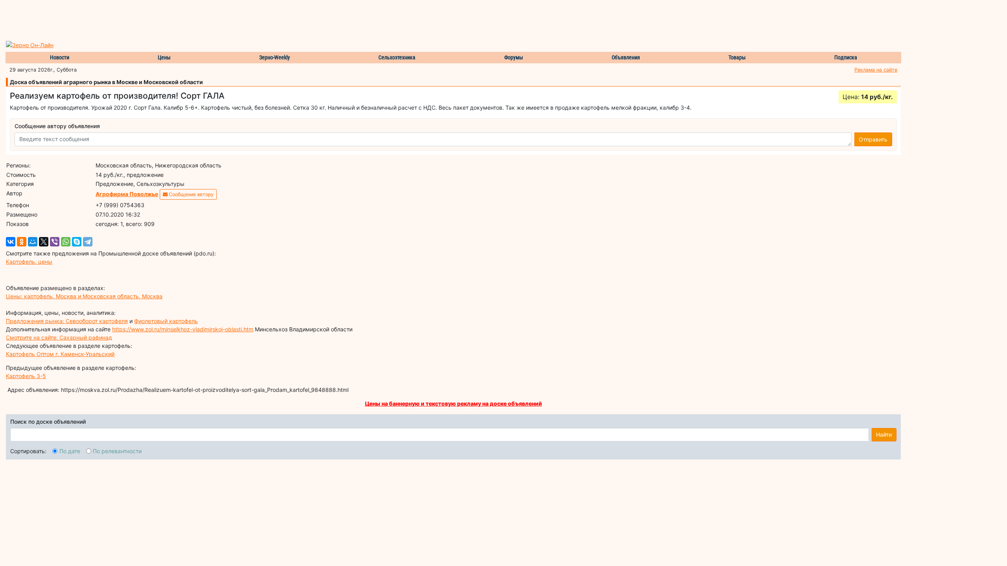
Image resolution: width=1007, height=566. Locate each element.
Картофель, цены (29, 261)
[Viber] (54, 241)
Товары (737, 57)
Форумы (513, 57)
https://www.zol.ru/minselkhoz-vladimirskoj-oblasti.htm (182, 329)
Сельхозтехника (396, 57)
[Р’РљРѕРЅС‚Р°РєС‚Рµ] (10, 241)
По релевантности (117, 451)
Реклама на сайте (875, 70)
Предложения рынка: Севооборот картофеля (67, 321)
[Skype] (76, 241)
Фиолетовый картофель (166, 321)
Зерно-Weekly (274, 57)
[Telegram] (87, 241)
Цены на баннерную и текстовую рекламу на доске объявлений (453, 403)
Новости (59, 57)
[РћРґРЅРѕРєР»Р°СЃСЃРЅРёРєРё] (21, 241)
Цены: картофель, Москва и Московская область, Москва (84, 296)
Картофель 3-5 (26, 376)
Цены (164, 57)
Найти (884, 434)
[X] (43, 241)
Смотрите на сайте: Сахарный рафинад (59, 337)
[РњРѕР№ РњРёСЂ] (32, 241)
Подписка (845, 57)
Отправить (873, 139)
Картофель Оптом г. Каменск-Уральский (60, 354)
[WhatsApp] (65, 241)
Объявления (626, 57)
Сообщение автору (191, 194)
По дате (69, 451)
